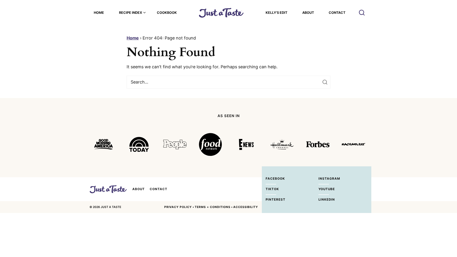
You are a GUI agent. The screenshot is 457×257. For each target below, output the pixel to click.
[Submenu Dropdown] (144, 13)
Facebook (271, 178)
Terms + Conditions (212, 207)
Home (99, 12)
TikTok (271, 189)
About (308, 12)
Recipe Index (130, 12)
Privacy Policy (178, 207)
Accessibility (245, 207)
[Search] (362, 12)
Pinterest (271, 199)
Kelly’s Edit (276, 12)
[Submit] (325, 82)
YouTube (323, 189)
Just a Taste (108, 189)
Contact (337, 12)
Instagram (323, 178)
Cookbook (167, 12)
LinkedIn (323, 199)
